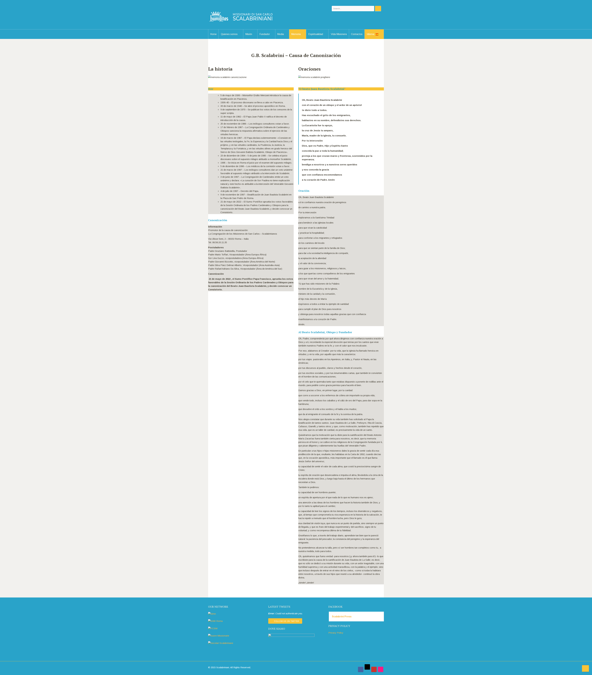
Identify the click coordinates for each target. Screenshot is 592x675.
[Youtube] (374, 669)
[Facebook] (360, 669)
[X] (367, 667)
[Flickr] (380, 669)
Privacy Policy (335, 632)
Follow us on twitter (286, 621)
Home (213, 34)
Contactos (356, 34)
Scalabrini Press (342, 616)
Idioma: (371, 34)
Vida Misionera (339, 34)
